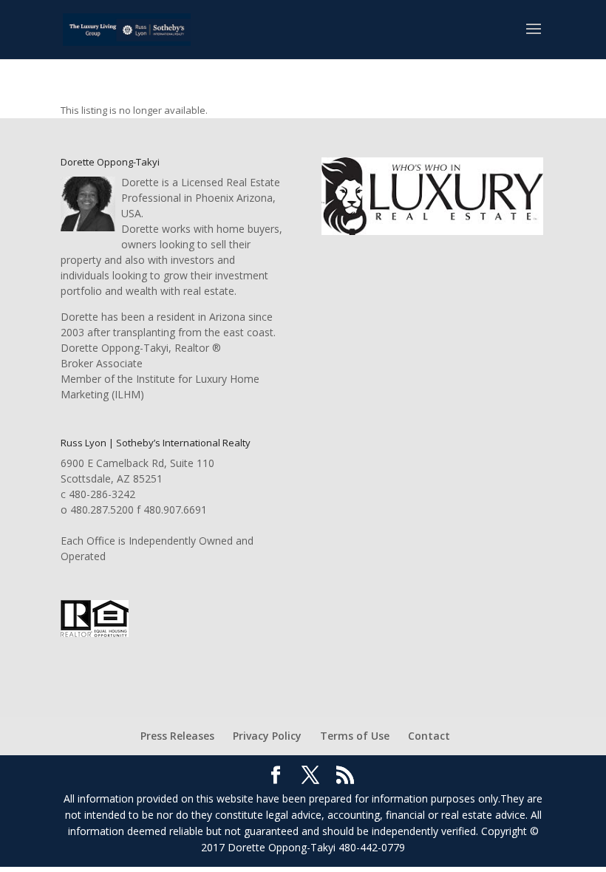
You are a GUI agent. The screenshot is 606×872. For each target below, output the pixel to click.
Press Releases (177, 736)
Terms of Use (354, 736)
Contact (429, 736)
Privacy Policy (267, 736)
